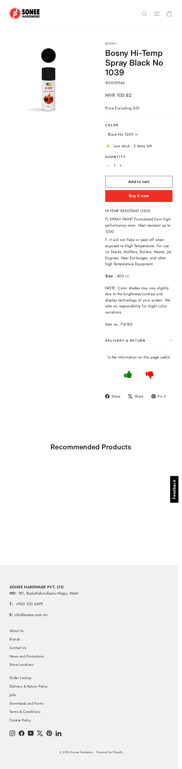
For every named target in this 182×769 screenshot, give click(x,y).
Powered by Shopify (109, 752)
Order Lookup (20, 677)
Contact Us (17, 647)
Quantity (115, 157)
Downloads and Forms (26, 703)
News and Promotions (26, 656)
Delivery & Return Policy (28, 686)
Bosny (111, 43)
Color (112, 125)
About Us (16, 630)
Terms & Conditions (24, 711)
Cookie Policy (20, 720)
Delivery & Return (125, 340)
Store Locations (21, 664)
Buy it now (139, 195)
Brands (14, 639)
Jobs (12, 694)
